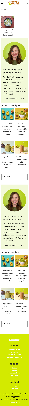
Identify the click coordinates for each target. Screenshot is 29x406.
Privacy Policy (14, 349)
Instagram (14, 375)
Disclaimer (14, 352)
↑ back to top (14, 340)
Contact (14, 386)
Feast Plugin (16, 402)
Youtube (14, 370)
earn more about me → (15, 98)
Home (3, 9)
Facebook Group (14, 373)
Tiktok (14, 368)
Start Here (14, 388)
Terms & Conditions (14, 355)
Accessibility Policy (14, 357)
